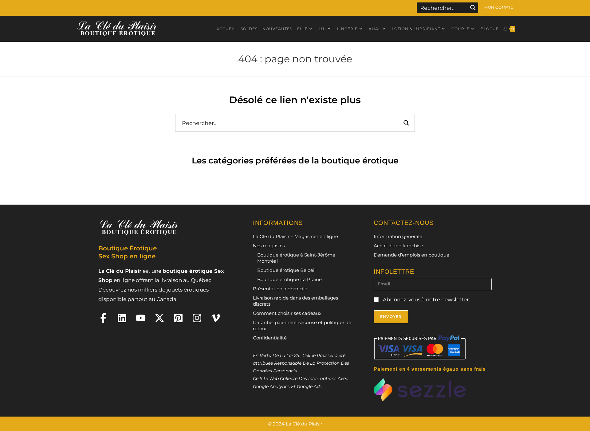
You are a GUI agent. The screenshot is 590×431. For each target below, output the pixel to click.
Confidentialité (270, 338)
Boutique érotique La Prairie (289, 279)
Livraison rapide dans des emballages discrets (295, 301)
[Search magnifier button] (473, 7)
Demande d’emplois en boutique (411, 255)
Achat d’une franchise (398, 246)
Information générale (398, 236)
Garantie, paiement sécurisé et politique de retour (302, 325)
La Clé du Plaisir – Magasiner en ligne (295, 236)
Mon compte (498, 7)
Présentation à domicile (280, 289)
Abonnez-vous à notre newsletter (425, 299)
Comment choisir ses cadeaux (287, 313)
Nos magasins (269, 246)
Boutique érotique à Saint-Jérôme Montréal (296, 258)
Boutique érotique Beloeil (286, 270)
